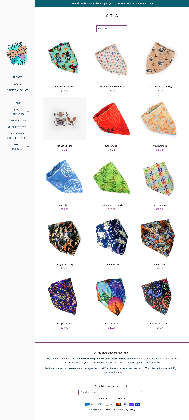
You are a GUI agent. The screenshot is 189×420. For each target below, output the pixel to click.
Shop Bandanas (17, 112)
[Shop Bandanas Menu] (27, 112)
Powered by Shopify (126, 410)
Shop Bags (17, 120)
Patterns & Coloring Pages (17, 135)
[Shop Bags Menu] (25, 121)
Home (17, 103)
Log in (17, 84)
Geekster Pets (110, 410)
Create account (17, 90)
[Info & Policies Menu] (27, 147)
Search (100, 399)
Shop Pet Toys (17, 127)
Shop (108, 399)
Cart (18, 77)
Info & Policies (17, 146)
